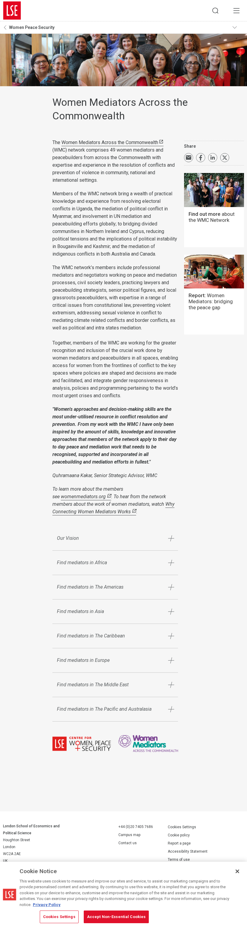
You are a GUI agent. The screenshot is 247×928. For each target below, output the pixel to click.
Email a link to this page (188, 157)
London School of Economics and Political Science (12, 11)
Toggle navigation (238, 27)
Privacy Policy (47, 904)
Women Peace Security (32, 27)
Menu (236, 10)
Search (215, 10)
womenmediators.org (83, 496)
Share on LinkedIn (212, 157)
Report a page (179, 843)
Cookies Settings (182, 827)
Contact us (127, 843)
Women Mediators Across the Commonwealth (109, 142)
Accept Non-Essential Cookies (116, 916)
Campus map (129, 835)
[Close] (237, 871)
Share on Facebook (200, 157)
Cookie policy (179, 835)
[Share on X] (224, 157)
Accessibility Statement (188, 851)
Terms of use (179, 859)
